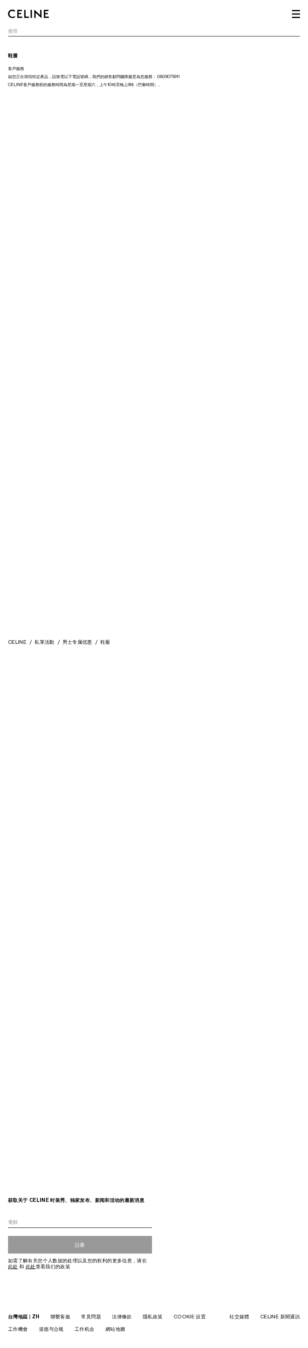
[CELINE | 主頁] (28, 14)
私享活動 (44, 642)
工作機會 (18, 1329)
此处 (13, 1267)
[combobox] (154, 32)
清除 (295, 31)
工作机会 (84, 1329)
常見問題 (91, 1317)
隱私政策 (152, 1317)
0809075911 (168, 76)
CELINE (17, 642)
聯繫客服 (60, 1317)
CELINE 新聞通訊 (280, 1317)
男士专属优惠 (77, 642)
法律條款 (122, 1317)
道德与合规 (51, 1329)
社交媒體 (239, 1317)
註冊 (80, 1245)
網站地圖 (115, 1329)
